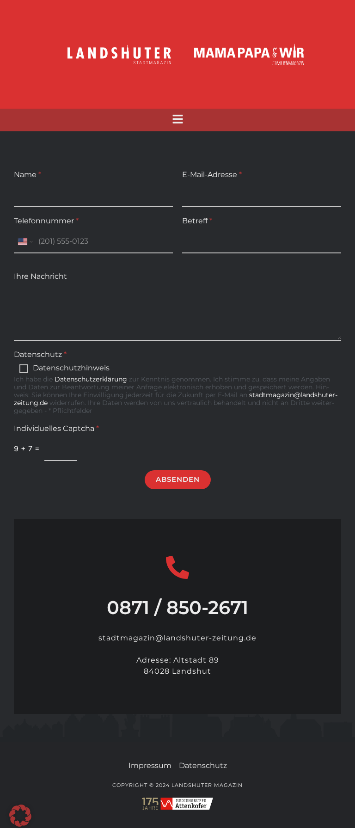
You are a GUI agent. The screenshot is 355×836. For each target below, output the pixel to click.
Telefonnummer (46, 220)
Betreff (197, 220)
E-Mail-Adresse (212, 174)
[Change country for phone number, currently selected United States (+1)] (25, 241)
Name (27, 174)
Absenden (178, 479)
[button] (177, 120)
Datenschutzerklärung (91, 379)
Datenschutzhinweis (71, 367)
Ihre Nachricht (40, 276)
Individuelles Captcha (56, 428)
